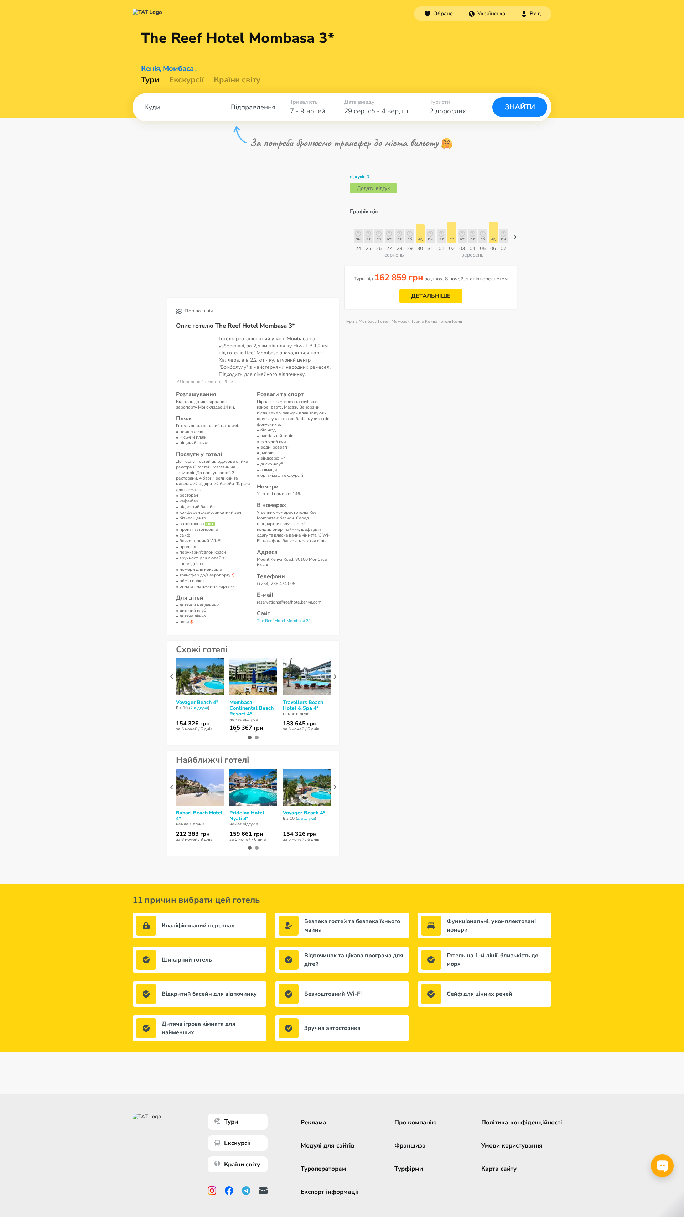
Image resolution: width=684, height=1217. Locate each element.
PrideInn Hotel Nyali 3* (246, 816)
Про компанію (415, 1122)
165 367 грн (246, 728)
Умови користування (512, 1145)
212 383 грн (193, 834)
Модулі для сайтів (327, 1145)
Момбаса (178, 68)
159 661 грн (246, 834)
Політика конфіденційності (521, 1122)
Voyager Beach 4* (197, 702)
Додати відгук (373, 188)
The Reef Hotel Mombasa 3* (283, 620)
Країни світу (237, 79)
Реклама (313, 1122)
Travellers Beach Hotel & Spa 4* (303, 705)
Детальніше (431, 296)
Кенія (150, 68)
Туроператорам (323, 1169)
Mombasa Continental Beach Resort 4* (251, 708)
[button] (487, 13)
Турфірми (408, 1169)
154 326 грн (193, 723)
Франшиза (410, 1145)
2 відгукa (199, 708)
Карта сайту (499, 1169)
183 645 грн (300, 723)
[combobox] (487, 13)
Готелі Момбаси (394, 321)
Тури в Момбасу (361, 321)
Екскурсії (237, 1143)
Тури (150, 79)
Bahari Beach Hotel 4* (199, 816)
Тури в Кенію (424, 321)
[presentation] (171, 676)
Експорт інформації (330, 1192)
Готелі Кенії (450, 321)
